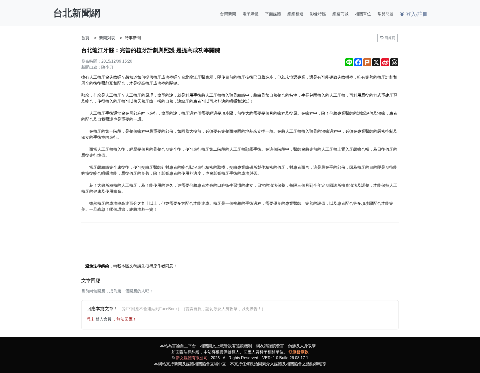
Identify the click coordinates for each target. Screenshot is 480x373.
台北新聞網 (76, 13)
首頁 (85, 38)
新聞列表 (107, 38)
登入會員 (104, 319)
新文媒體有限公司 (192, 358)
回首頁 (389, 38)
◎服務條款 (298, 352)
